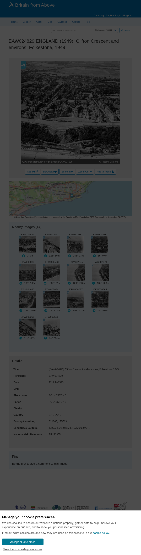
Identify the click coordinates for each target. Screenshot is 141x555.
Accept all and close (22, 542)
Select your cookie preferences (22, 549)
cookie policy (101, 533)
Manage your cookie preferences (28, 517)
